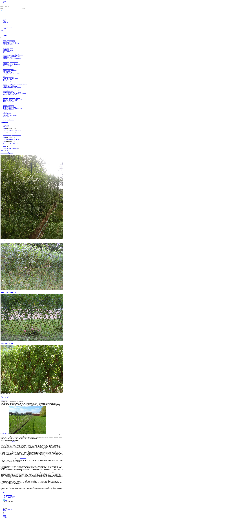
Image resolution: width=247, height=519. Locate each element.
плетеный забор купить (8, 102)
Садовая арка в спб (7, 113)
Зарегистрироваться (7, 27)
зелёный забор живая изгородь (10, 74)
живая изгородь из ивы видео (9, 59)
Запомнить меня (5, 11)
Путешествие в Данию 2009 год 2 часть (11, 139)
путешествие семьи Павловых (9, 107)
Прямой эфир (4, 122)
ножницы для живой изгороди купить (11, 96)
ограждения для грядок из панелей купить (12, 99)
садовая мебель (6, 114)
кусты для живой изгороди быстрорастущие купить (14, 93)
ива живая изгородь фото (8, 77)
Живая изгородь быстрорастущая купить (12, 53)
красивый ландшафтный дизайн (10, 86)
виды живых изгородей (8, 44)
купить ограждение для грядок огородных (12, 89)
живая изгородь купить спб (9, 63)
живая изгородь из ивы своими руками (11, 60)
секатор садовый (6, 116)
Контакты (5, 16)
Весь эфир (3, 150)
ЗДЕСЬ (14, 441)
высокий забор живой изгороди (10, 47)
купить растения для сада (8, 91)
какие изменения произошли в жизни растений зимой (15, 84)
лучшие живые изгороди (8, 95)
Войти (4, 1)
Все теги (5, 35)
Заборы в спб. (4, 400)
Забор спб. (5, 397)
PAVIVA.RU (23, 458)
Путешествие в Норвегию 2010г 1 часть (12, 135)
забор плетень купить (8, 72)
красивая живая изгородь (8, 85)
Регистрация (6, 2)
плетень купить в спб (7, 103)
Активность (5, 22)
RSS (7, 150)
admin (4, 128)
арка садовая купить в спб (9, 40)
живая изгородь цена (7, 67)
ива (4, 76)
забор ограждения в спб (9, 497)
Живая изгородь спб (7, 65)
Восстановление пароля (8, 3)
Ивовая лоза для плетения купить (10, 78)
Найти (2, 30)
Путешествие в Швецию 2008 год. (10, 148)
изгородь (5, 80)
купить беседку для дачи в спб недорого (12, 87)
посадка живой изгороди (8, 106)
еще (4, 24)
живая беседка (6, 49)
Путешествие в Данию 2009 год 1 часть (11, 143)
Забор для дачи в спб (7, 492)
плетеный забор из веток (8, 101)
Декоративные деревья (8, 48)
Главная (5, 13)
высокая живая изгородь (8, 45)
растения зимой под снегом (9, 109)
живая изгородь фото (7, 66)
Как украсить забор (7, 81)
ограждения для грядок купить (10, 100)
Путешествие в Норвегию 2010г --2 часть (12, 130)
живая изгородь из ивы (8, 57)
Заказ (4, 18)
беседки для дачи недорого (9, 41)
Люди (4, 21)
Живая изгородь (6, 51)
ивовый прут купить (7, 79)
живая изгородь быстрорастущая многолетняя (13, 55)
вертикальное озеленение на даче (10, 42)
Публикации (6, 125)
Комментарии (6, 126)
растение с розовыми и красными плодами (12, 108)
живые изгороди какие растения (10, 70)
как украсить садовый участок (9, 83)
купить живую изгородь (8, 88)
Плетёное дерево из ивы (8, 105)
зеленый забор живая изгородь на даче (11, 73)
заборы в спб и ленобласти (9, 496)
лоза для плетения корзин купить (10, 94)
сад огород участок (7, 112)
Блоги (4, 20)
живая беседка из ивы (8, 50)
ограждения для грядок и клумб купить (11, 98)
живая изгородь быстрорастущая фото (11, 56)
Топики (4, 19)
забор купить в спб (7, 71)
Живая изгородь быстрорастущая (10, 52)
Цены (4, 15)
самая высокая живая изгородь (10, 115)
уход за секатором (7, 118)
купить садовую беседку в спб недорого (12, 92)
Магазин (5, 23)
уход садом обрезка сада (8, 120)
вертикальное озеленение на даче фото (11, 43)
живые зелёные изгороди (8, 69)
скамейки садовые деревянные (10, 117)
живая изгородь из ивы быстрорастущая (12, 58)
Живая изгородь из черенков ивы (10, 62)
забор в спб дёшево (8, 495)
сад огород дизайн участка (9, 110)
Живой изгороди (5, 433)
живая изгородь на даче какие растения (11, 64)
